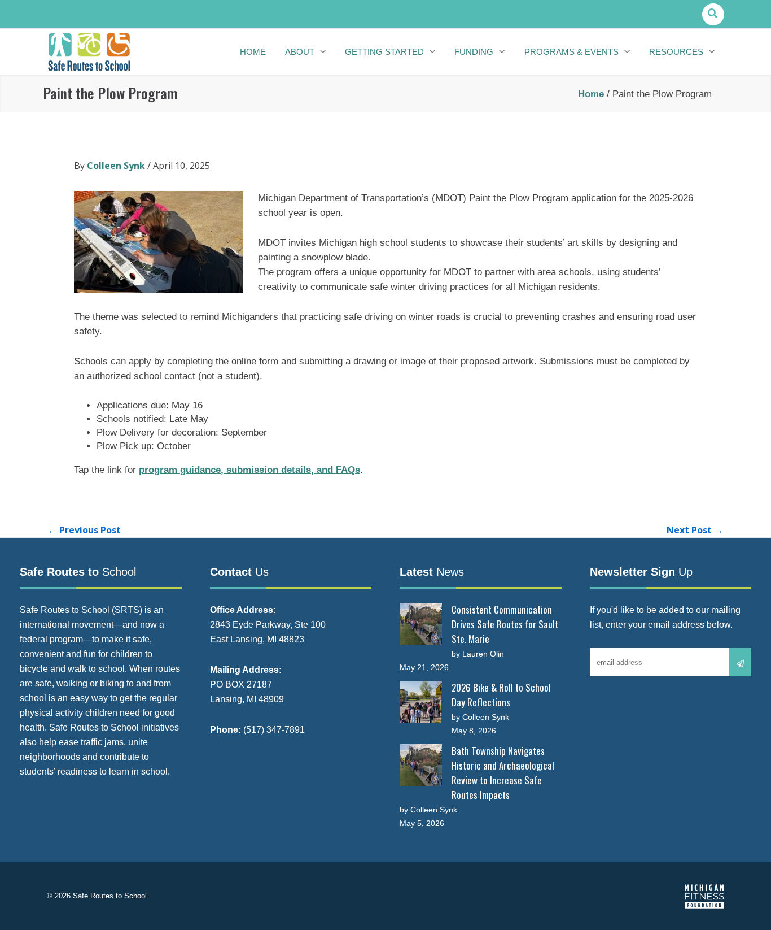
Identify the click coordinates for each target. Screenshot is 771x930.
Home (591, 94)
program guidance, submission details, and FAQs (249, 469)
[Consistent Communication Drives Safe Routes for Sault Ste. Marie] (421, 624)
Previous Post (84, 529)
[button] (713, 14)
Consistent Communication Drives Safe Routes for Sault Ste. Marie (505, 624)
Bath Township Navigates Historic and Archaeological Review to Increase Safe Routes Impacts (503, 773)
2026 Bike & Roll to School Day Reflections (501, 694)
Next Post (695, 529)
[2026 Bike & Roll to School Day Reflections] (421, 702)
